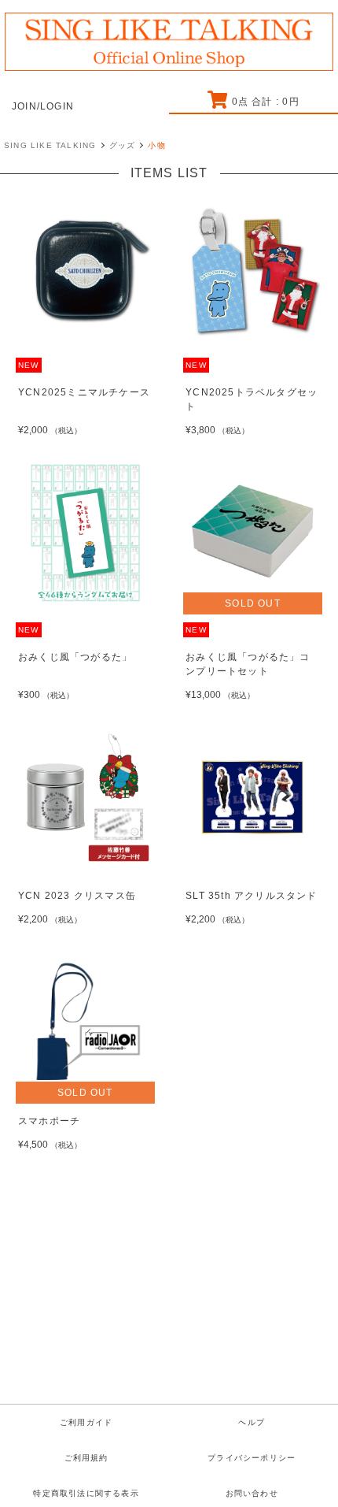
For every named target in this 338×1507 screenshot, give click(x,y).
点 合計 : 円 (265, 101)
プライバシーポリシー (252, 1457)
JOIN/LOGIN (43, 106)
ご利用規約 (86, 1457)
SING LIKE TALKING (50, 145)
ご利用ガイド (86, 1422)
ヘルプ (251, 1422)
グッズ (122, 145)
